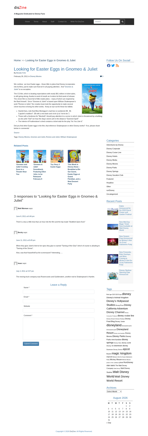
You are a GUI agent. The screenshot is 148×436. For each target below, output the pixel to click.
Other (109, 186)
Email (26, 297)
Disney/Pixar (119, 305)
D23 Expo (118, 294)
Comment (28, 315)
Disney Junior (120, 321)
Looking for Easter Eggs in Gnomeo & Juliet (50, 60)
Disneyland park (111, 329)
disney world (126, 343)
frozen (109, 354)
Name (26, 287)
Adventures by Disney (115, 145)
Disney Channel (115, 312)
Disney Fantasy (119, 319)
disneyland (114, 325)
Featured (110, 179)
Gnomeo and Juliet (38, 137)
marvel (109, 357)
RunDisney (128, 362)
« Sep (109, 423)
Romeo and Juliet (53, 137)
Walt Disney (117, 368)
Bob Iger (109, 294)
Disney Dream (111, 319)
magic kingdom (121, 353)
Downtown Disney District (115, 349)
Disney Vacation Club (115, 175)
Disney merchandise (119, 333)
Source (16, 133)
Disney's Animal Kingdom (117, 297)
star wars (111, 365)
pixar (121, 362)
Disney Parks (112, 168)
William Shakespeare (68, 137)
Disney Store (117, 343)
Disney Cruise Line (114, 152)
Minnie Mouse (126, 359)
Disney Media (112, 160)
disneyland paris (127, 325)
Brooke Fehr (21, 73)
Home (17, 60)
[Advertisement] (74, 40)
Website (27, 306)
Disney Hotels (112, 156)
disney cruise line (126, 315)
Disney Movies (112, 164)
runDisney (110, 190)
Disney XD (110, 346)
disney (126, 294)
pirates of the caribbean (113, 362)
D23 (113, 294)
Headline (110, 183)
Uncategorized (112, 194)
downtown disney (121, 346)
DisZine (73, 431)
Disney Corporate (113, 149)
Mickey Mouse (116, 359)
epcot (126, 349)
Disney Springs (112, 171)
